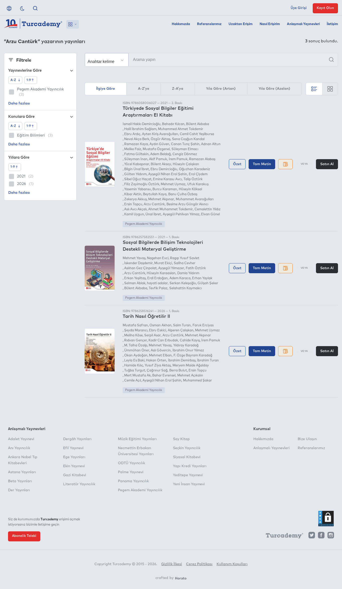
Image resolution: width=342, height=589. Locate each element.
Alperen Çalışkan (180, 330)
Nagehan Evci (157, 258)
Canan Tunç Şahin (185, 144)
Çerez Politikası (199, 564)
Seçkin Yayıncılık (186, 448)
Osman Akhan (160, 325)
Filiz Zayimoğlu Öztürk (141, 184)
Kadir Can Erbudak (163, 340)
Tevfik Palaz (158, 288)
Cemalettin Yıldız (207, 209)
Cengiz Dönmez (185, 154)
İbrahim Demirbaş (181, 360)
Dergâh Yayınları (77, 439)
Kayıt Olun (325, 8)
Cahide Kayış (190, 340)
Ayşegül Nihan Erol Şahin (167, 174)
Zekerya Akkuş (135, 199)
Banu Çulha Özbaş (182, 194)
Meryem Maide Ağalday (191, 365)
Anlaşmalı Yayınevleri (303, 24)
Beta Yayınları (20, 481)
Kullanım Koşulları (232, 564)
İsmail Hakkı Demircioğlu (141, 124)
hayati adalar (157, 283)
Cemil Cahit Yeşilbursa (197, 134)
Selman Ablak (134, 283)
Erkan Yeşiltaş (135, 278)
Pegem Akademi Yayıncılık (143, 224)
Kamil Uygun (134, 214)
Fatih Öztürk (196, 268)
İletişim (332, 24)
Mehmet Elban (160, 355)
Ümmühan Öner (136, 350)
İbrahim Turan (208, 360)
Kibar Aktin (132, 194)
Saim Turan (182, 325)
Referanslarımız (209, 24)
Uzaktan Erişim (241, 24)
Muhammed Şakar (197, 380)
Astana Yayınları (22, 472)
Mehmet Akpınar (161, 199)
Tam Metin (262, 164)
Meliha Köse (133, 335)
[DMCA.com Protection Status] (326, 519)
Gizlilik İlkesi (171, 564)
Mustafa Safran (135, 325)
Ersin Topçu (133, 204)
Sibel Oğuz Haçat (137, 179)
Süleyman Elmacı (185, 149)
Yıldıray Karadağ (185, 345)
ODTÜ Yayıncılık (131, 463)
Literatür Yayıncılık (79, 484)
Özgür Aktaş (160, 139)
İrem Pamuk (178, 159)
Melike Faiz (132, 149)
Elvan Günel (210, 214)
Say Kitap (181, 439)
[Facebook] (321, 536)
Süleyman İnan (135, 159)
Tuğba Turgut (134, 370)
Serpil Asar (152, 335)
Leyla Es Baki (134, 360)
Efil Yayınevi (73, 448)
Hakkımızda (181, 24)
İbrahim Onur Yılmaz (188, 350)
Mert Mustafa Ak (137, 375)
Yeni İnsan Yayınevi (189, 484)
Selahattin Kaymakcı (185, 288)
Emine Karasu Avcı (167, 179)
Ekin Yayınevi (74, 466)
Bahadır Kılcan (173, 124)
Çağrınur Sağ (157, 370)
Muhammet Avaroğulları (194, 199)
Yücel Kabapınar (136, 164)
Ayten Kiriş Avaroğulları (160, 134)
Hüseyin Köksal (190, 189)
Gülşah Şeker (208, 283)
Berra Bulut (178, 370)
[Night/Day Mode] (22, 8)
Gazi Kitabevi (74, 475)
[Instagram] (330, 536)
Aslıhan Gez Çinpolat (140, 268)
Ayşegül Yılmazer (171, 268)
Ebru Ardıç (132, 134)
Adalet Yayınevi (21, 439)
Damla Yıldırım (188, 273)
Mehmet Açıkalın (190, 375)
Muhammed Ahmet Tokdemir (180, 129)
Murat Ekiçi (163, 263)
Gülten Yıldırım (135, 174)
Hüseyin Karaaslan (161, 273)
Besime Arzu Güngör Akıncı (187, 204)
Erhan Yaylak (202, 278)
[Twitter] (311, 536)
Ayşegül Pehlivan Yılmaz (181, 214)
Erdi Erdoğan (157, 278)
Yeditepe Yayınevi (188, 475)
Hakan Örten (156, 360)
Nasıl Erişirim (270, 24)
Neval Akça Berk (136, 139)
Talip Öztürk (193, 179)
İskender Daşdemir (138, 263)
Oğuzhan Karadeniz (194, 169)
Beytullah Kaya (154, 194)
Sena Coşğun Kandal (188, 139)
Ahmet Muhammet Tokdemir (170, 209)
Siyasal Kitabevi (187, 457)
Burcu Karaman (164, 189)
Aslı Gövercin (161, 350)
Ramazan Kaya (136, 144)
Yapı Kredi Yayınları (190, 466)
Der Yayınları (19, 490)
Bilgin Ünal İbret (136, 169)
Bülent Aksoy (161, 164)
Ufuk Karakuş (197, 184)
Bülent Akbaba (197, 124)
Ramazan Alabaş (202, 159)
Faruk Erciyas (203, 325)
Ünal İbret (153, 214)
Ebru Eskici (157, 330)
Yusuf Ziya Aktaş (158, 365)
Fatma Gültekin (136, 154)
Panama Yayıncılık (133, 481)
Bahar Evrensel (164, 375)
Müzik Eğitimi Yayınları (137, 439)
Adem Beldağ (160, 154)
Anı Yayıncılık (19, 448)
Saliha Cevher (184, 263)
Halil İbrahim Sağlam (140, 129)
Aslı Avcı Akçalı (135, 209)
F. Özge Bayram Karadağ (193, 355)
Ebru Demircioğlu (163, 169)
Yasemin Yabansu (137, 189)
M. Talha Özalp (135, 345)
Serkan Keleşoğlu (182, 283)
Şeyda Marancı (135, 330)
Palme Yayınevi (130, 472)
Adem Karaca (179, 278)
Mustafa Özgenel (156, 149)
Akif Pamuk (158, 159)
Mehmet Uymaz (173, 184)
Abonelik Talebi (24, 536)
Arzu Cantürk (154, 204)
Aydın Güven (159, 144)
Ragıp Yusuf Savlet (184, 258)
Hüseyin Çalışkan (186, 164)
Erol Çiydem (198, 174)
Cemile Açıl (132, 380)
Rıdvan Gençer (135, 340)
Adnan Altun (211, 144)
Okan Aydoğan (135, 355)
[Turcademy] (282, 537)
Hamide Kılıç (133, 365)
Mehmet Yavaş (134, 258)
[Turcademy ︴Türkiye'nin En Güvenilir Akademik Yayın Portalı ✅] (33, 24)
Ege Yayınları (74, 457)
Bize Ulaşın (307, 439)
